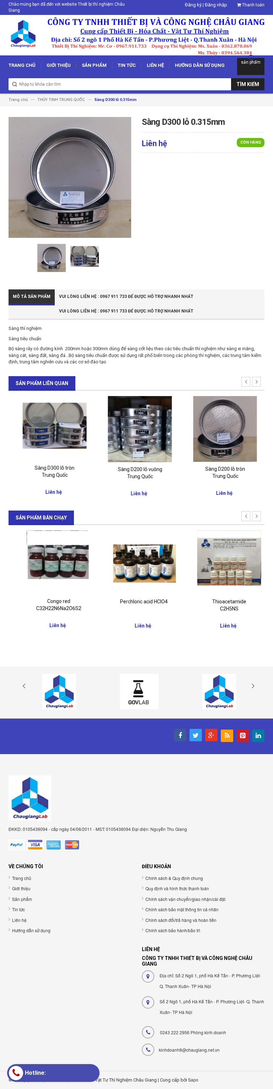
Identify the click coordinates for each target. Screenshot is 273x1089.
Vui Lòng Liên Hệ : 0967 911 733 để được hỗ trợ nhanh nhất (126, 296)
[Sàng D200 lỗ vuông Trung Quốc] (136, 428)
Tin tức (18, 909)
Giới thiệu (21, 888)
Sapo (193, 1080)
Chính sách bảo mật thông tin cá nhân (182, 909)
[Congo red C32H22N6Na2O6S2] (51, 562)
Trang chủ (21, 878)
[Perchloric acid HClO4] (136, 562)
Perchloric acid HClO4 (136, 601)
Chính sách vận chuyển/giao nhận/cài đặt (185, 899)
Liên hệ (19, 920)
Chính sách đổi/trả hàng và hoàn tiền (180, 920)
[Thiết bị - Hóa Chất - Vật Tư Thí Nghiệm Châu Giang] (136, 34)
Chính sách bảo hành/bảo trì (172, 930)
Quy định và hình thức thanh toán (177, 888)
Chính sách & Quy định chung (174, 878)
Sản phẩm (22, 899)
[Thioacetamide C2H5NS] (222, 562)
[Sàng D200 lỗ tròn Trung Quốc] (222, 428)
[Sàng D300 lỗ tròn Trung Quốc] (51, 428)
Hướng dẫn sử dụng (31, 930)
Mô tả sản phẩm (31, 296)
